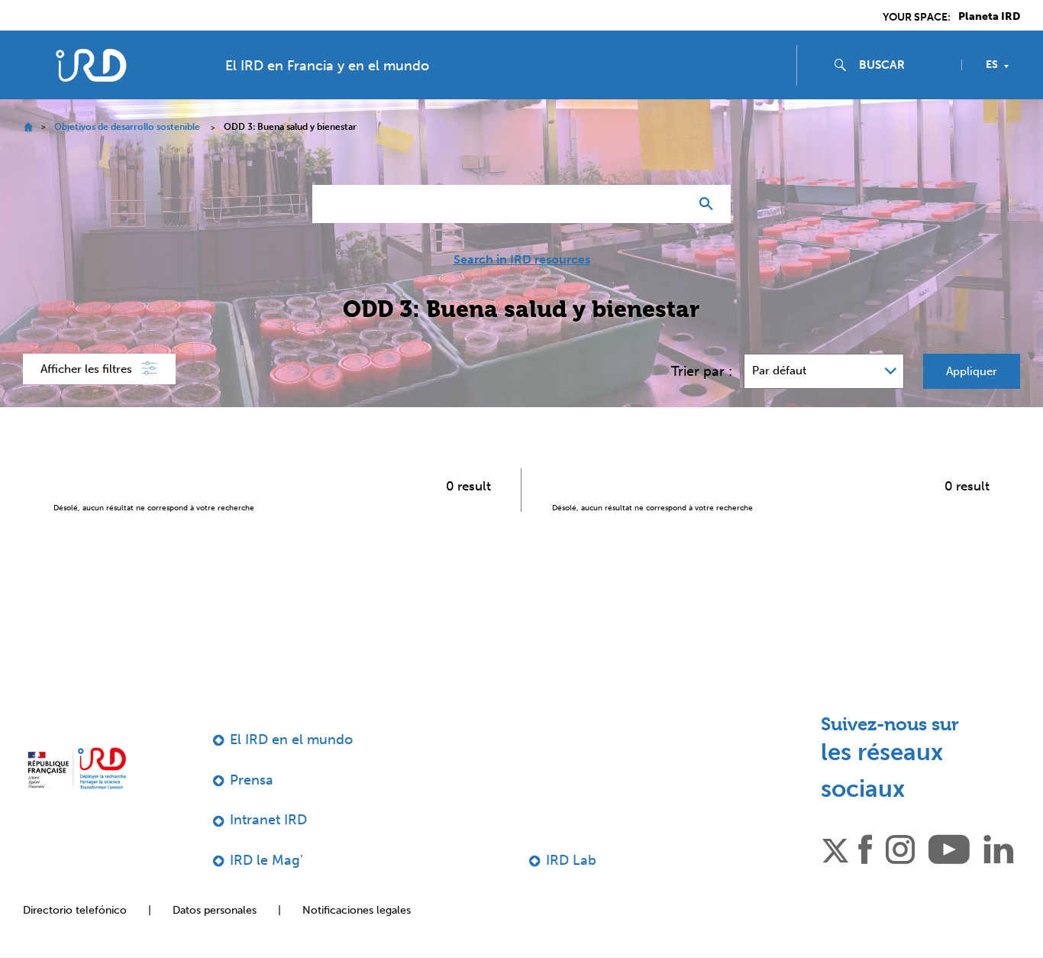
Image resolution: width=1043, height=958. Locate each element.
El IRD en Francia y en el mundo (327, 66)
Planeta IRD (989, 16)
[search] (904, 65)
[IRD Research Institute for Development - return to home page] (77, 768)
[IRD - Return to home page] (90, 65)
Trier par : (701, 371)
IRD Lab (571, 860)
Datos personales (215, 910)
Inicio (28, 127)
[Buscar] (710, 204)
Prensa (251, 780)
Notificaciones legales (356, 910)
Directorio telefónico (75, 910)
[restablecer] (671, 204)
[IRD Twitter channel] (835, 848)
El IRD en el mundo (291, 739)
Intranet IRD (268, 820)
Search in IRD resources (522, 260)
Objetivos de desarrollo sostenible (127, 126)
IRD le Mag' (266, 860)
